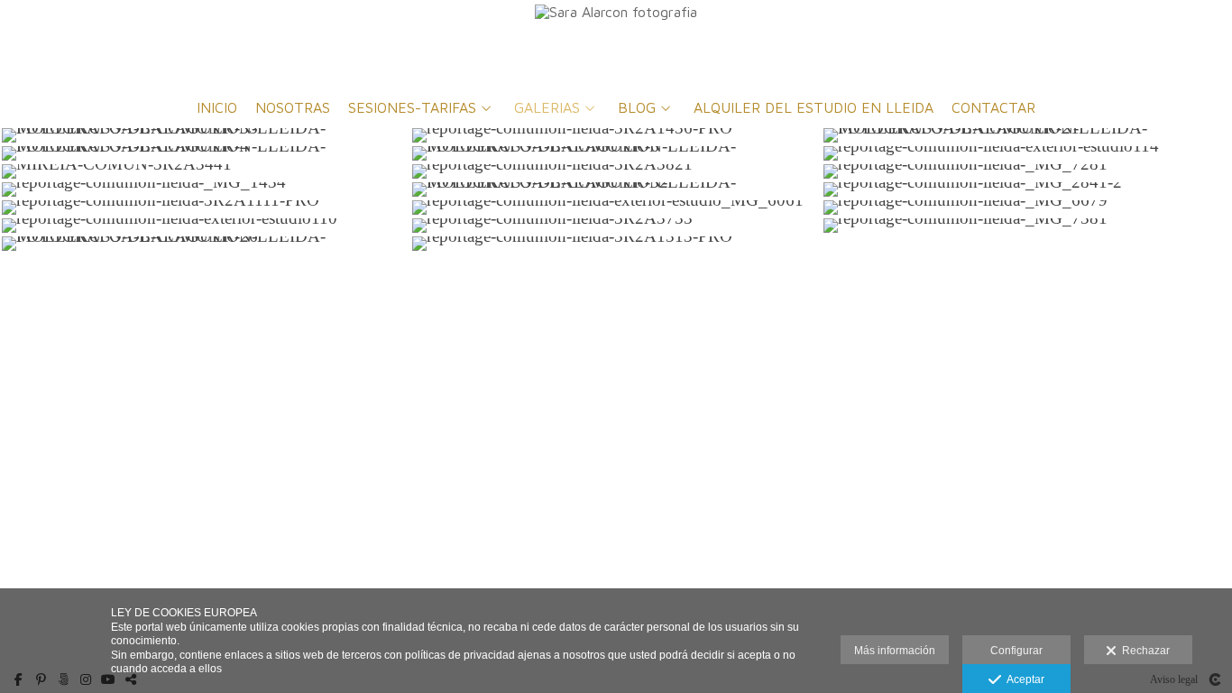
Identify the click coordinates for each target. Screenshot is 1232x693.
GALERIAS (547, 108)
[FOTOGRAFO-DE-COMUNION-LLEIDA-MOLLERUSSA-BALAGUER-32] (615, 189)
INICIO (217, 108)
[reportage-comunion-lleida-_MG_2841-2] (1026, 189)
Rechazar (1143, 650)
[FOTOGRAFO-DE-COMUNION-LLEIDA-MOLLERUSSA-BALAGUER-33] (205, 135)
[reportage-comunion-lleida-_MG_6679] (1026, 207)
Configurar (1016, 650)
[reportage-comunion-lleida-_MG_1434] (205, 189)
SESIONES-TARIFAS (412, 108)
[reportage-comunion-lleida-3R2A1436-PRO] (615, 135)
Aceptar (1022, 679)
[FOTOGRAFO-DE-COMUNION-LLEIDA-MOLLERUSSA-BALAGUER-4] (205, 153)
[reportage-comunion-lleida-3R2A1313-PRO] (615, 243)
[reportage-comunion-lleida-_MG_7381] (1026, 225)
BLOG (637, 108)
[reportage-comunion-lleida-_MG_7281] (1026, 171)
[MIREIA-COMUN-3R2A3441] (205, 171)
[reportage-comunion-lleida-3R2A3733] (615, 225)
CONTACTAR (993, 108)
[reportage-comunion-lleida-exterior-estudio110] (205, 225)
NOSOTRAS (292, 108)
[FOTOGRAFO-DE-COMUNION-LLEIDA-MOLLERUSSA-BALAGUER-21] (1026, 135)
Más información (894, 650)
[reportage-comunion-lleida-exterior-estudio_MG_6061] (615, 207)
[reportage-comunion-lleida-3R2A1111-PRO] (205, 207)
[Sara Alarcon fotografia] (616, 43)
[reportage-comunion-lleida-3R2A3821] (615, 171)
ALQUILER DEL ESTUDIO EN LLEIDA (813, 108)
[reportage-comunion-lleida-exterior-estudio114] (1026, 153)
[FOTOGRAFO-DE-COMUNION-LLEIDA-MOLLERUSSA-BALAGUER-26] (205, 243)
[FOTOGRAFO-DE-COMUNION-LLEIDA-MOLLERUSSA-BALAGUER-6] (615, 153)
